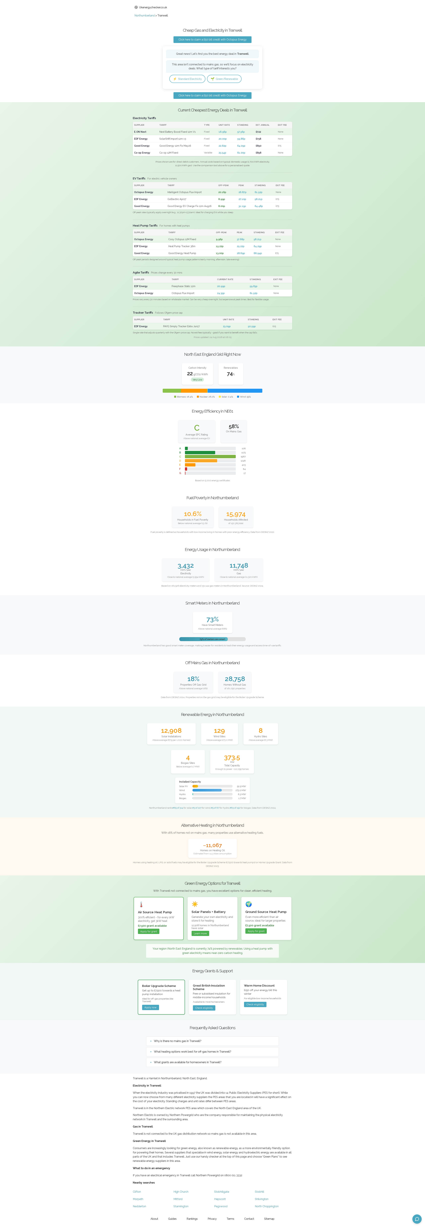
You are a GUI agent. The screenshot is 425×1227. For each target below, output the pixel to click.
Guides (172, 1218)
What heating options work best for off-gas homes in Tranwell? (192, 1051)
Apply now (150, 1007)
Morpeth (138, 1199)
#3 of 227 (196, 807)
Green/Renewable (224, 79)
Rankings (192, 1218)
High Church (180, 1191)
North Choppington (267, 1206)
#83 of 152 (235, 807)
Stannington (180, 1206)
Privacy (212, 1218)
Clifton (137, 1191)
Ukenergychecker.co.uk (153, 7)
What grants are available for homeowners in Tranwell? (187, 1062)
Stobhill (259, 1191)
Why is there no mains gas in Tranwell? (177, 1041)
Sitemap (269, 1218)
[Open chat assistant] (417, 1219)
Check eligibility (204, 1007)
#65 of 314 (177, 807)
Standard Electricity (187, 79)
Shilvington (261, 1199)
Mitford (177, 1199)
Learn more (200, 933)
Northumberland (144, 15)
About (154, 1218)
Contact (249, 1218)
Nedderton (139, 1206)
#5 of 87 (215, 807)
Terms (230, 1218)
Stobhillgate (221, 1191)
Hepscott (220, 1199)
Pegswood (220, 1206)
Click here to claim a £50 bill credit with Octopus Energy (212, 39)
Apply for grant (148, 931)
